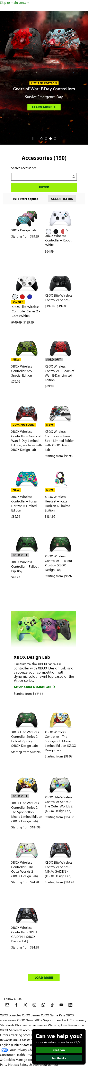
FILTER (44, 187)
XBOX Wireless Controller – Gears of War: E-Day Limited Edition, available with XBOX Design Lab (26, 440)
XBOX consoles (10, 1015)
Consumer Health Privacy (18, 1054)
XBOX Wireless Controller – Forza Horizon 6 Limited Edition (24, 503)
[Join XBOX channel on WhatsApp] (43, 1005)
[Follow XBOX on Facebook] (16, 1005)
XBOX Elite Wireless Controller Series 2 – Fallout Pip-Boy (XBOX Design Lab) (25, 739)
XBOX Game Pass (53, 1015)
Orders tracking (11, 1035)
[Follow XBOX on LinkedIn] (70, 1005)
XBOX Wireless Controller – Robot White (58, 240)
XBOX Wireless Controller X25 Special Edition (21, 370)
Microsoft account (21, 1030)
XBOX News (25, 1020)
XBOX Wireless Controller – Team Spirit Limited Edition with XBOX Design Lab (59, 440)
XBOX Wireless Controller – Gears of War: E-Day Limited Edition (59, 373)
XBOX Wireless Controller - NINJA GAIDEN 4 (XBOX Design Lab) (24, 934)
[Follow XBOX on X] (25, 1005)
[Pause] (33, 139)
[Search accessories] (72, 176)
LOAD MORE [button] (44, 977)
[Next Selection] (67, 231)
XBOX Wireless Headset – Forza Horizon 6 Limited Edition (57, 503)
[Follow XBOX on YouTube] (61, 1005)
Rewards (6, 1040)
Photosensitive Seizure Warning (37, 1025)
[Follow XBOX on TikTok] (52, 1005)
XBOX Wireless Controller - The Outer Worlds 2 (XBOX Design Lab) (24, 869)
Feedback (62, 1020)
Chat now (59, 1050)
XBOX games (31, 1015)
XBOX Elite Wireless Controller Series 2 (58, 297)
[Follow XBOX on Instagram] (34, 1005)
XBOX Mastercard (25, 1040)
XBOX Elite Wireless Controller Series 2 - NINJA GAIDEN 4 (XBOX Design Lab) (59, 869)
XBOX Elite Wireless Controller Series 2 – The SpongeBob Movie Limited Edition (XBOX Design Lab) (26, 812)
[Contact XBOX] (7, 1005)
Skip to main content (14, 2)
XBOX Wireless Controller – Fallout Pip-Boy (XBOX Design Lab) (58, 563)
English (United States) (16, 1045)
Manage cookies (27, 1059)
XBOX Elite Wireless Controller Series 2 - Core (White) (26, 311)
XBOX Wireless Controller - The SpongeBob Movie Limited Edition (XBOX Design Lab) (60, 741)
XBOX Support (44, 1020)
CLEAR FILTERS (62, 199)
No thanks (59, 1058)
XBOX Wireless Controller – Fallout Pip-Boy (24, 566)
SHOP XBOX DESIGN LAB (32, 687)
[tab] (41, 139)
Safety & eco (29, 1064)
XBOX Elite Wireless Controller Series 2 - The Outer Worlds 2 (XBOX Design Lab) (59, 804)
